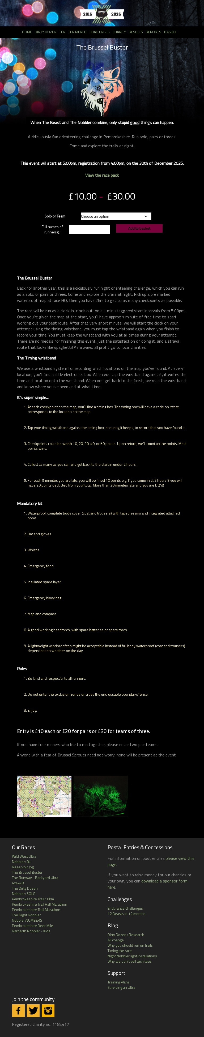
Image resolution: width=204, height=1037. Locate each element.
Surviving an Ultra (121, 987)
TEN (62, 32)
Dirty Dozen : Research (126, 934)
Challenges (100, 32)
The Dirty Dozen (25, 888)
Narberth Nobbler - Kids (31, 931)
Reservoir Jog (23, 867)
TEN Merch (77, 32)
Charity (119, 32)
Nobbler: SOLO (24, 893)
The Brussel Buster (27, 872)
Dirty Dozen (45, 32)
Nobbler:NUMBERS (27, 920)
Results (136, 32)
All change (116, 940)
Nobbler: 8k (21, 861)
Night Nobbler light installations (132, 956)
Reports (153, 32)
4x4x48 (18, 883)
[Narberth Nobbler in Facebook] (18, 1010)
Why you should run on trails (130, 945)
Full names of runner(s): (52, 229)
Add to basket (139, 228)
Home (27, 32)
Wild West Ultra (24, 856)
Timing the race (120, 950)
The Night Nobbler (26, 915)
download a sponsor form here (148, 884)
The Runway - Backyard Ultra (35, 877)
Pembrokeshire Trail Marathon (36, 909)
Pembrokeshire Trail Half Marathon (39, 904)
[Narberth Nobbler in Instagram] (48, 1010)
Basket (170, 32)
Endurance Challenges (125, 908)
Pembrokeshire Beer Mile (32, 925)
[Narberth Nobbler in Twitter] (33, 1010)
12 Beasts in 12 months (127, 913)
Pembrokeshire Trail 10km (33, 899)
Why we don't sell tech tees (130, 961)
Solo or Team (55, 216)
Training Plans (119, 982)
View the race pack (102, 175)
